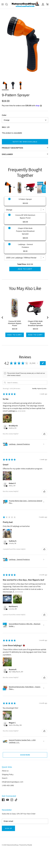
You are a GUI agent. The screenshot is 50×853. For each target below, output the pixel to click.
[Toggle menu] (2, 4)
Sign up (8, 828)
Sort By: (34, 388)
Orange (6, 120)
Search (4, 778)
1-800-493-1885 (8, 785)
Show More (22, 411)
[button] (37, 363)
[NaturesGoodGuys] (25, 4)
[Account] (42, 4)
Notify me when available (25, 142)
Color (4, 115)
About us (5, 771)
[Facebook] (3, 799)
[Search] (7, 4)
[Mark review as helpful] (44, 434)
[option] (25, 44)
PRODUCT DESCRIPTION (12, 148)
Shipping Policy (7, 774)
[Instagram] (11, 799)
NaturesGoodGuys (13, 845)
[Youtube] (7, 799)
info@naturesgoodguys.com (12, 782)
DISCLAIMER (7, 154)
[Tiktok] (16, 799)
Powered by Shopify (25, 845)
